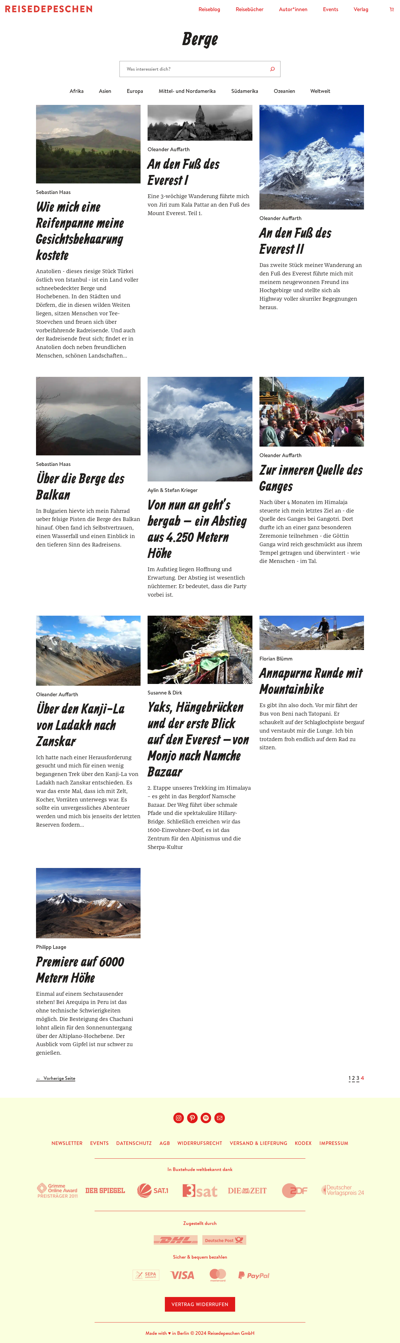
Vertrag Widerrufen (200, 1304)
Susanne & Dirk (165, 692)
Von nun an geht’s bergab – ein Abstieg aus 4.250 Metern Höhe (197, 530)
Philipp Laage (51, 947)
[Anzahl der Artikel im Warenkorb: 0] (392, 9)
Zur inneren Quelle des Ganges (311, 479)
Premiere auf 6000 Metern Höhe (80, 971)
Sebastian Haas (53, 192)
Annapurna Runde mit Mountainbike (310, 682)
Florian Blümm (276, 658)
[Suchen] (272, 69)
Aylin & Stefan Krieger (173, 490)
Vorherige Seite (55, 1078)
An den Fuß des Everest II (295, 242)
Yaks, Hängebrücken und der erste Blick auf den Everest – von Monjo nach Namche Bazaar (198, 740)
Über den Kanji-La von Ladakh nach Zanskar (80, 726)
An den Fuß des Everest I (183, 173)
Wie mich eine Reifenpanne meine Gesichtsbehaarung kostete (80, 232)
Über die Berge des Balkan (80, 488)
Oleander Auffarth (169, 149)
